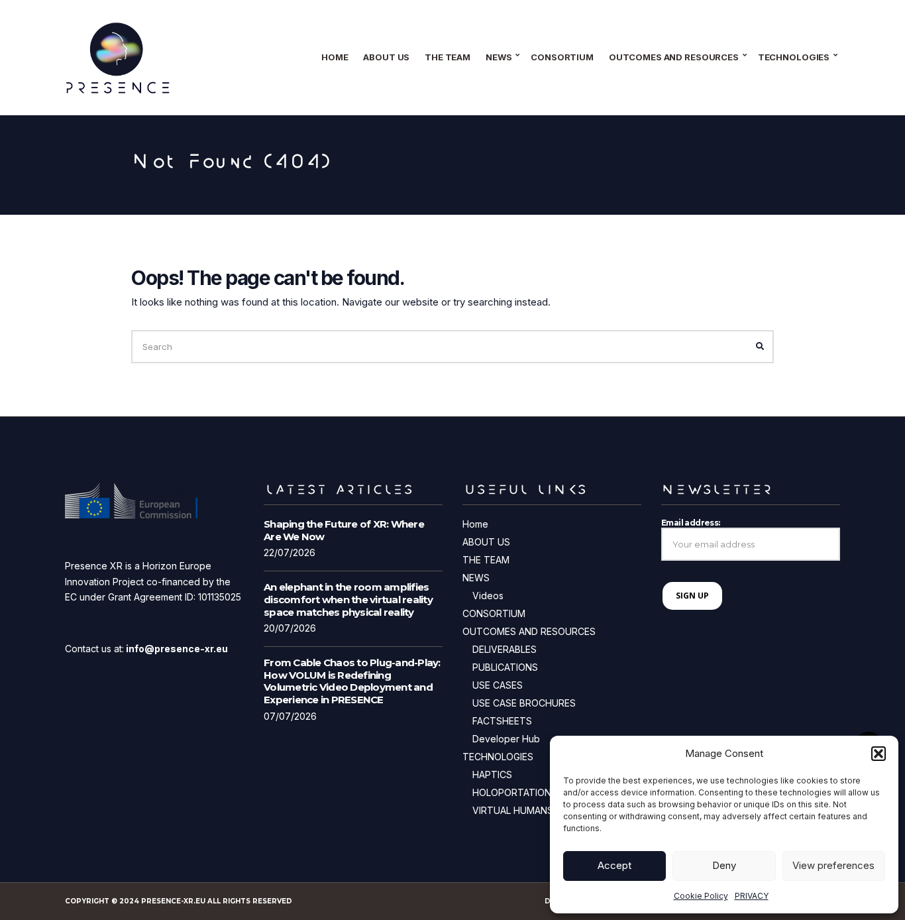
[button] (878, 753)
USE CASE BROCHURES (524, 703)
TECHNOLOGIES (793, 57)
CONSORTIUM (562, 57)
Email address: (690, 523)
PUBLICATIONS (505, 667)
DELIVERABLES (504, 649)
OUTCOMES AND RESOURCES (674, 57)
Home (334, 57)
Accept (614, 865)
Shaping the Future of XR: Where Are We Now (344, 530)
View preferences (833, 865)
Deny (724, 865)
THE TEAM (447, 57)
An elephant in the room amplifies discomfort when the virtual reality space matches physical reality (348, 599)
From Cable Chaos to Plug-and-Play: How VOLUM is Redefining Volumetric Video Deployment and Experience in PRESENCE (352, 681)
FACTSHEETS (502, 720)
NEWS (498, 57)
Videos (488, 595)
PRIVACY (752, 896)
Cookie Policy (701, 896)
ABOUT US (386, 57)
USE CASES (497, 685)
